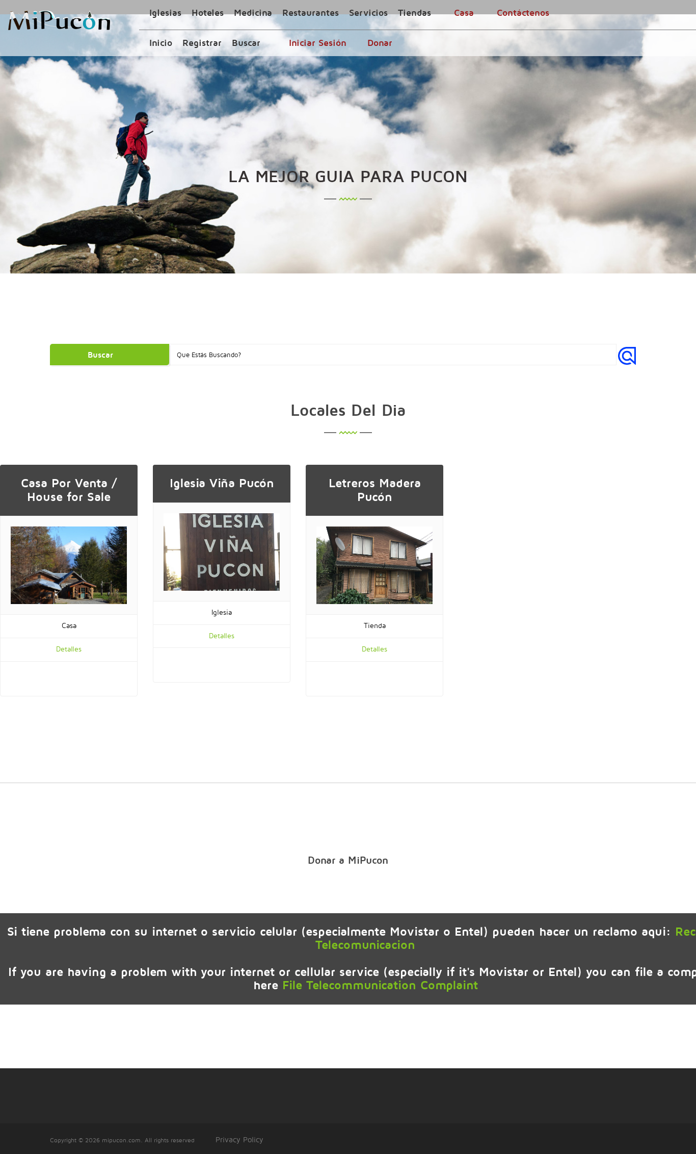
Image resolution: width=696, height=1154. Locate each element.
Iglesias (165, 12)
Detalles (69, 648)
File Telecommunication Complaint (380, 984)
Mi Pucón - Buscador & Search (59, 20)
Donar (379, 42)
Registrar (202, 42)
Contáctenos (523, 12)
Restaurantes (310, 12)
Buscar (246, 42)
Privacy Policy (239, 1139)
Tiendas (414, 12)
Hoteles (208, 12)
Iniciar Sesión (317, 42)
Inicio (160, 42)
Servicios (368, 12)
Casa (464, 12)
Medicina (253, 12)
